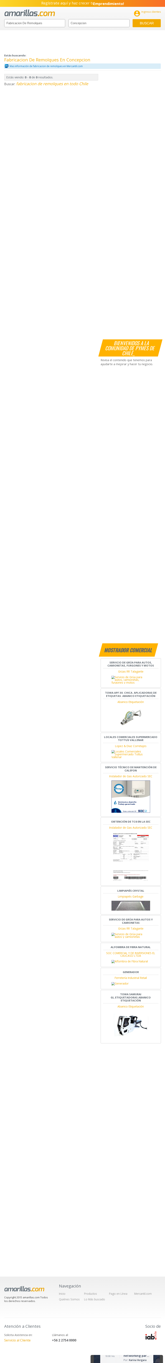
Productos (90, 1294)
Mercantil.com (143, 1294)
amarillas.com (29, 13)
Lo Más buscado (94, 1299)
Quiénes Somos (69, 1299)
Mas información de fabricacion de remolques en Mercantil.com (46, 66)
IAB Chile (151, 1335)
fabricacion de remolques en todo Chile (52, 83)
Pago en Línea (118, 1294)
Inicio (62, 1294)
